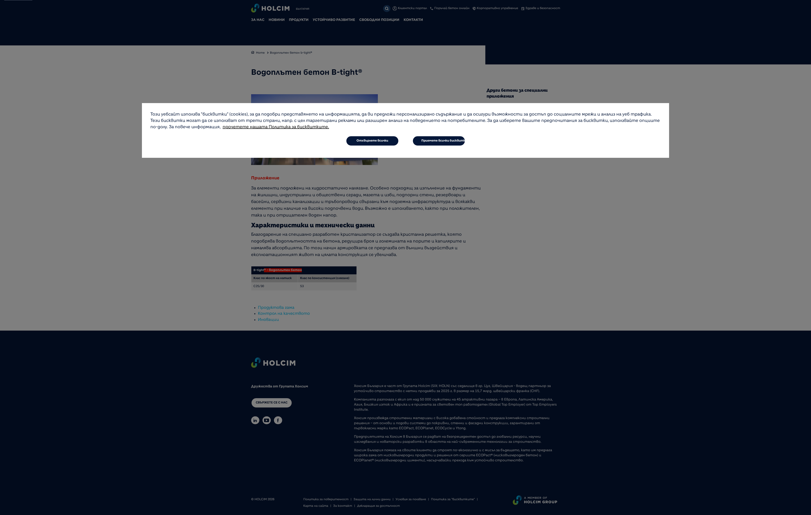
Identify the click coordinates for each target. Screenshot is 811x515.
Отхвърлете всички (372, 141)
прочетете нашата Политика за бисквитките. (276, 127)
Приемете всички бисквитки (443, 141)
